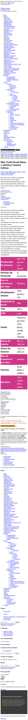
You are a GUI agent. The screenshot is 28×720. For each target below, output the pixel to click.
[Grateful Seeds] (8, 40)
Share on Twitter (8, 631)
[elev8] (6, 36)
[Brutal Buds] (7, 23)
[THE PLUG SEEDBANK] (11, 70)
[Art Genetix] (7, 19)
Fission (15, 99)
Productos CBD (8, 140)
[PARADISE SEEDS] (9, 50)
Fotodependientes (11, 77)
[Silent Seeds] (7, 63)
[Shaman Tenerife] (5, 4)
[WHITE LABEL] (8, 71)
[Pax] (5, 134)
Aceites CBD (10, 141)
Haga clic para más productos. (8, 151)
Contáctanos (7, 457)
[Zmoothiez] (7, 74)
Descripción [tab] (7, 201)
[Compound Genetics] (9, 26)
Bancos (5, 16)
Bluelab (12, 107)
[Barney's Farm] (8, 20)
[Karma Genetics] (8, 46)
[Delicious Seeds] (8, 30)
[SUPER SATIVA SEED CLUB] (12, 64)
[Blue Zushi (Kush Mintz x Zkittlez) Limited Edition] (14, 154)
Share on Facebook (8, 632)
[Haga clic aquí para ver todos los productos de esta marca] (5, 409)
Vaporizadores (7, 130)
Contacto (6, 147)
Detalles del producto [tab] (9, 203)
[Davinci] (6, 131)
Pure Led (15, 98)
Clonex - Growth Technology (17, 124)
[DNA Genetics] (8, 33)
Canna (11, 121)
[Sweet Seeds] (7, 65)
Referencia (3, 394)
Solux (11, 93)
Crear (17, 653)
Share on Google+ (8, 634)
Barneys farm (9, 449)
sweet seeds (21, 448)
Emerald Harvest (14, 127)
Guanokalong (13, 128)
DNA (19, 451)
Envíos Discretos (8, 463)
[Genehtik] (6, 39)
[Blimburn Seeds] (8, 22)
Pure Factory (13, 95)
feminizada (22, 449)
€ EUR (5, 614)
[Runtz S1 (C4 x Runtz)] (14, 174)
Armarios (9, 84)
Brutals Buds (13, 120)
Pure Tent (12, 85)
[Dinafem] (6, 32)
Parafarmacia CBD (11, 144)
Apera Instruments (14, 105)
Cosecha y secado (11, 110)
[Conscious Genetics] (9, 27)
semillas (17, 448)
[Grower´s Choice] (8, 43)
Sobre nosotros (7, 456)
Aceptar (4, 708)
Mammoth (12, 88)
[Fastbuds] (6, 37)
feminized (3, 449)
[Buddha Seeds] (8, 25)
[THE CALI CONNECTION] (11, 68)
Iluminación (10, 89)
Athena (12, 113)
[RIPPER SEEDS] (8, 57)
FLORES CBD (11, 145)
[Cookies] (6, 29)
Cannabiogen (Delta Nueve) (17, 123)
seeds (13, 448)
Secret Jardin (13, 86)
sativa (2, 448)
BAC (11, 116)
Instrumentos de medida (13, 103)
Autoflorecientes (11, 78)
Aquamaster (13, 106)
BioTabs (12, 119)
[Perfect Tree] (7, 51)
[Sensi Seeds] (7, 60)
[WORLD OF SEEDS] (10, 72)
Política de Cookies (8, 462)
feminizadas (8, 451)
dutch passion (16, 449)
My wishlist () (7, 650)
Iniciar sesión (7, 619)
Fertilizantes (10, 112)
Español (8, 611)
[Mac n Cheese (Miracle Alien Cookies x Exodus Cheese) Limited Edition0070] (14, 172)
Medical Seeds (14, 451)
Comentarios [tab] (7, 204)
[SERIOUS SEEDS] (9, 61)
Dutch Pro (12, 126)
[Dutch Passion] (8, 34)
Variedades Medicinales (12, 79)
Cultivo (5, 82)
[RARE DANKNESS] (10, 56)
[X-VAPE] (6, 138)
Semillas (6, 75)
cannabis (9, 448)
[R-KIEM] (6, 54)
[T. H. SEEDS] (8, 67)
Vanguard (12, 102)
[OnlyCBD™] (7, 48)
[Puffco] (6, 135)
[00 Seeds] (6, 18)
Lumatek (12, 91)
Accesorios (16, 92)
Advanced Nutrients (15, 114)
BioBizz (12, 117)
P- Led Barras (16, 100)
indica (5, 448)
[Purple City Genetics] (9, 53)
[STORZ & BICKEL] (9, 137)
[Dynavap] (6, 133)
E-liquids (9, 142)
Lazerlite (15, 96)
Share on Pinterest (8, 635)
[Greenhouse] (7, 41)
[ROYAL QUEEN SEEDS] (11, 58)
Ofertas (8, 81)
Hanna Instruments (14, 109)
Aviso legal (6, 460)
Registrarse (3, 684)
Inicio (5, 15)
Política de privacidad (9, 464)
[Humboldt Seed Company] (11, 44)
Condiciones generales (9, 459)
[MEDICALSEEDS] (9, 47)
